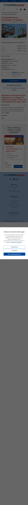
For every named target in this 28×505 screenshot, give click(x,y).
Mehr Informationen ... (17, 242)
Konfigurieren (14, 247)
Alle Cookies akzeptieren (14, 254)
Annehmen (14, 250)
